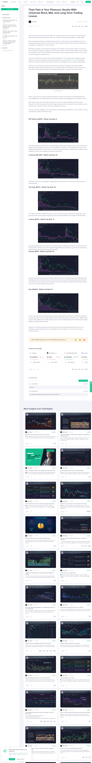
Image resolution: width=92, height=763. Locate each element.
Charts (19, 1)
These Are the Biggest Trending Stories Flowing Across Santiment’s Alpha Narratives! (75, 435)
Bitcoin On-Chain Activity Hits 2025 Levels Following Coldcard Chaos (75, 712)
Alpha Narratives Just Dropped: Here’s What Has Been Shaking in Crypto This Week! (39, 749)
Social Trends (33, 1)
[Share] (38, 26)
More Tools (40, 1)
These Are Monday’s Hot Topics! (67, 677)
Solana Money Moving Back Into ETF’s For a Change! (71, 607)
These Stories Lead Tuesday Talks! (67, 572)
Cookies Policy (19, 754)
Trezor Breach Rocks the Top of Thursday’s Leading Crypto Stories (40, 503)
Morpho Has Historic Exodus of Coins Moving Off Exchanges (73, 503)
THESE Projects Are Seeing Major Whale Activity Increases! (38, 643)
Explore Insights (6, 14)
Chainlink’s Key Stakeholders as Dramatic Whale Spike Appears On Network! (39, 573)
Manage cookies (20, 759)
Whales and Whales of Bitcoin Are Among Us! (70, 643)
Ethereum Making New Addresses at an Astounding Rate (37, 677)
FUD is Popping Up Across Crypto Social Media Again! (71, 470)
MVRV (64, 58)
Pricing (58, 1)
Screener (25, 1)
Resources (64, 1)
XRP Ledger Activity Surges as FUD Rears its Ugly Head (37, 434)
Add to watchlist (36, 362)
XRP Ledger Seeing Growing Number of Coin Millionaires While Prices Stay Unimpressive (40, 608)
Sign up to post (83, 380)
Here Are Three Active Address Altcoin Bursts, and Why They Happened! (73, 539)
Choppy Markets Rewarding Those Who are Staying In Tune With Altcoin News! (39, 713)
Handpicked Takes (6, 17)
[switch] (73, 2)
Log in (82, 1)
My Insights (5, 47)
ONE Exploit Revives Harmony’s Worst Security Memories (37, 538)
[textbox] (53, 381)
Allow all (12, 759)
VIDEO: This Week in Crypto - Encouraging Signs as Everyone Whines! (40, 470)
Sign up (88, 1)
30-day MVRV (74, 60)
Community (13, 1)
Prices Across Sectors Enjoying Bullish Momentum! (71, 748)
